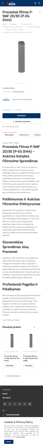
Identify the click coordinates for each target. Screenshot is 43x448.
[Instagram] (20, 404)
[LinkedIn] (25, 404)
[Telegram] (10, 404)
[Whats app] (5, 404)
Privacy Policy (20, 437)
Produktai (7, 390)
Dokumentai (24, 135)
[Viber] (15, 404)
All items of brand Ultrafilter (22, 100)
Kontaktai (7, 398)
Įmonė (5, 394)
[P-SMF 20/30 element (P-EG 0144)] (21, 56)
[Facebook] (30, 404)
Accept (8, 442)
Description (9, 135)
